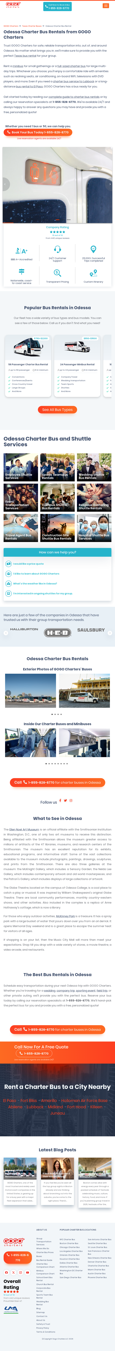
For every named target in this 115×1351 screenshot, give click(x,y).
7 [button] (64, 764)
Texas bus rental (25, 56)
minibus (18, 66)
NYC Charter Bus (67, 1239)
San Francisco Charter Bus (98, 1252)
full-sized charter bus (71, 66)
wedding (49, 990)
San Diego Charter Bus (70, 1277)
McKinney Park (65, 916)
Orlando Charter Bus (69, 1255)
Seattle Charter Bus (97, 1243)
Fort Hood (77, 1107)
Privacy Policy (42, 1328)
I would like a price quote (28, 564)
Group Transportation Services (43, 1241)
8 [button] (67, 764)
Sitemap (40, 1312)
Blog (38, 1308)
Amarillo (49, 1100)
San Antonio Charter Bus (99, 1239)
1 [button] (53, 715)
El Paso (10, 1100)
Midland (56, 1107)
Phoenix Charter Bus (97, 1277)
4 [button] (61, 715)
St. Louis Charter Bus (97, 1247)
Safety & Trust (43, 1324)
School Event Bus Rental (44, 1279)
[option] (28, 366)
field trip (102, 990)
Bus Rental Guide (44, 1260)
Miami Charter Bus (96, 1269)
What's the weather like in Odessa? (35, 583)
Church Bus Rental (45, 1284)
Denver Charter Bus (97, 1262)
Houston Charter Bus (70, 1259)
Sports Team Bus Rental (44, 1296)
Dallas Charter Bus (68, 1263)
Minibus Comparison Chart (45, 1272)
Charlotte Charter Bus (98, 1265)
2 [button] (56, 715)
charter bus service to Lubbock (73, 81)
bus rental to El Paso (29, 86)
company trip (66, 990)
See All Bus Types (57, 409)
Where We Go (42, 1248)
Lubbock (35, 1107)
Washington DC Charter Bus (71, 1272)
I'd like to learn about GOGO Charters (36, 573)
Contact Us (41, 1316)
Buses (39, 1256)
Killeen (96, 1107)
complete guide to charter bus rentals (74, 97)
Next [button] (110, 633)
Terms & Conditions (45, 1332)
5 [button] (59, 764)
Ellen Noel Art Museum (24, 829)
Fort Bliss (29, 1100)
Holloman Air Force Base (84, 1100)
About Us (40, 1320)
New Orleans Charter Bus (99, 1258)
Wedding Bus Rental (42, 1303)
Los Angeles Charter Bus (71, 1251)
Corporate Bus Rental (43, 1289)
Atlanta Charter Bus (69, 1266)
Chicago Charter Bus (70, 1247)
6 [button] (61, 764)
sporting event (86, 990)
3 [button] (59, 715)
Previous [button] (6, 633)
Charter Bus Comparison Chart (45, 1265)
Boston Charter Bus (69, 1243)
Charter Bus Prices (45, 1252)
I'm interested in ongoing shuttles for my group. (43, 593)
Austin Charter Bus (97, 1273)
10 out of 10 (57, 235)
